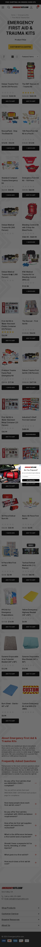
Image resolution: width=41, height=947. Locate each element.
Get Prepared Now (31, 480)
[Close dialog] (40, 465)
